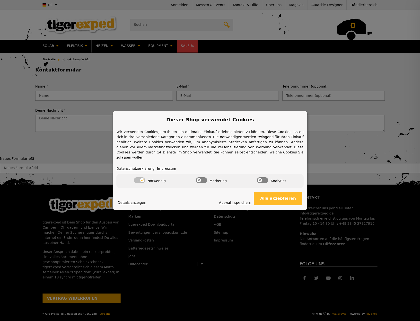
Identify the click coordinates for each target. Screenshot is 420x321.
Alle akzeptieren (278, 198)
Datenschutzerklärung (135, 169)
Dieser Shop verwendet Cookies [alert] (210, 120)
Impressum (166, 169)
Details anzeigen (132, 203)
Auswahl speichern (235, 203)
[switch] (139, 180)
